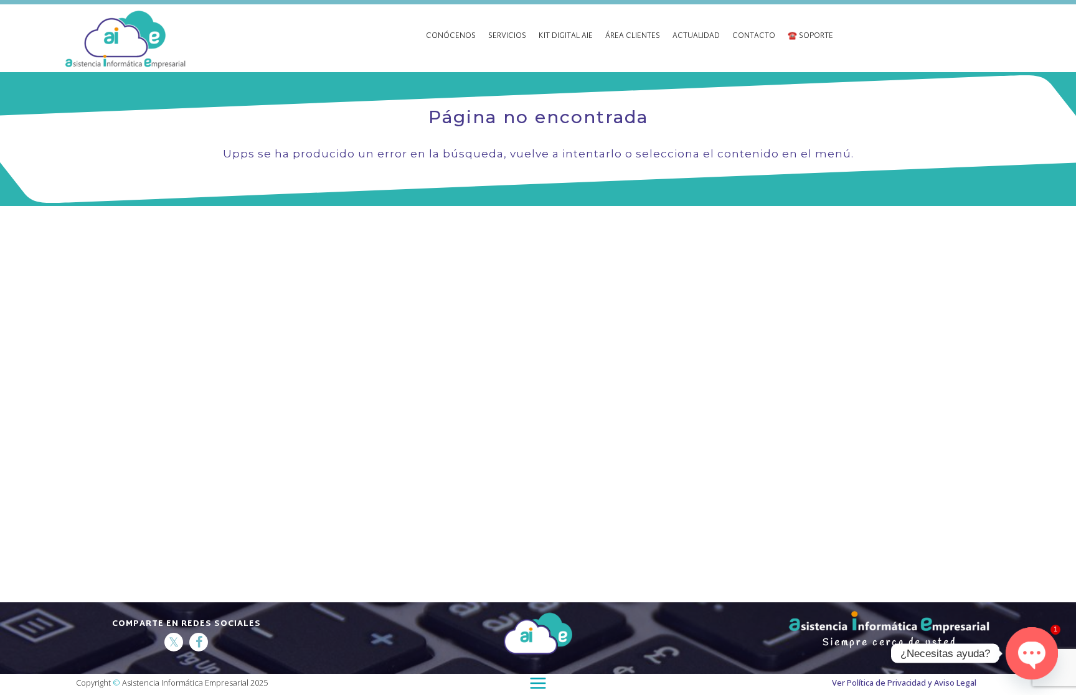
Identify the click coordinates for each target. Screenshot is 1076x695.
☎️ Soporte (810, 36)
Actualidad (696, 36)
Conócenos (451, 36)
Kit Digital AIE (566, 36)
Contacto (753, 36)
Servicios (507, 36)
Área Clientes (632, 36)
